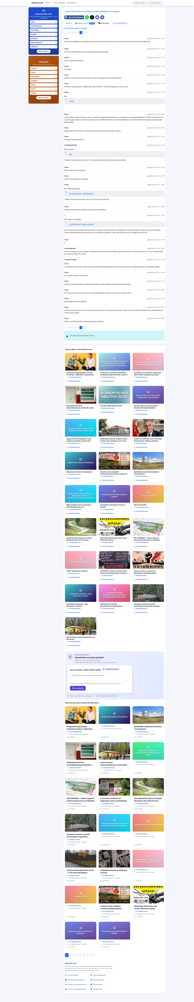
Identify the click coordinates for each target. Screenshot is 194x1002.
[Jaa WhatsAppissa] (87, 17)
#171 (149, 281)
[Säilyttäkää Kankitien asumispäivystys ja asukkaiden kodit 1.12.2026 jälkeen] (80, 401)
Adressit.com (37, 3)
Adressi (69, 23)
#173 (149, 298)
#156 (149, 84)
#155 (149, 75)
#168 (149, 248)
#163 (149, 176)
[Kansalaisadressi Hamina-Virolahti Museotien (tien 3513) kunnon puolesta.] (80, 533)
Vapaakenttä (43, 76)
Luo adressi (79, 688)
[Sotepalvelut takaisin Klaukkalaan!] (80, 466)
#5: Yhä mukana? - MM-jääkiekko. (81, 193)
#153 (149, 57)
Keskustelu (104, 23)
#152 (149, 49)
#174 (149, 307)
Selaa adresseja (59, 3)
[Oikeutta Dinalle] (148, 499)
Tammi (43, 89)
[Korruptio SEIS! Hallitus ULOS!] (114, 400)
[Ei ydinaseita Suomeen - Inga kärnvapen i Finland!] (80, 599)
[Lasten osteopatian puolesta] (80, 565)
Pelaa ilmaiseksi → (44, 98)
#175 (149, 318)
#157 (149, 92)
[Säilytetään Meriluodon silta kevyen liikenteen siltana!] (114, 533)
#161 (149, 145)
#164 (149, 185)
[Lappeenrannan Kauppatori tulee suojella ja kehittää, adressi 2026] (80, 434)
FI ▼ (49, 3)
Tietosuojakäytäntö (120, 23)
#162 (149, 167)
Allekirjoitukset (85, 23)
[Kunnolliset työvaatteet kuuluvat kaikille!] (114, 500)
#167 (149, 240)
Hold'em (43, 93)
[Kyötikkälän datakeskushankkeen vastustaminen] (148, 467)
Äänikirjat (43, 38)
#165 (149, 207)
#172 (149, 290)
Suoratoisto (43, 30)
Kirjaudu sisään (139, 3)
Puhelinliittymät (43, 26)
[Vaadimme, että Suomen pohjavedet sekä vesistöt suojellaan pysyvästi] (148, 368)
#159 (149, 128)
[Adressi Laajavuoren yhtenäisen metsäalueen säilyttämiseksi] (148, 401)
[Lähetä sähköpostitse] (97, 17)
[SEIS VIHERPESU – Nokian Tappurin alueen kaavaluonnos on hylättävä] (148, 533)
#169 (149, 259)
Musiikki (43, 34)
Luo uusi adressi (155, 3)
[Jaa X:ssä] (92, 17)
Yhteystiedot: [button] (71, 3)
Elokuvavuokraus (43, 43)
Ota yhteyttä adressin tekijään (75, 28)
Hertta (43, 85)
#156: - (71, 101)
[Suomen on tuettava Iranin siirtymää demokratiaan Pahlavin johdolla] (148, 434)
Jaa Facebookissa (76, 17)
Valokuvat (43, 47)
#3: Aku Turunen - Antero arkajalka (81, 224)
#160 (149, 136)
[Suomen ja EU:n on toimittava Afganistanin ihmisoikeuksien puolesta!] (148, 566)
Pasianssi (43, 68)
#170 (149, 272)
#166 (149, 215)
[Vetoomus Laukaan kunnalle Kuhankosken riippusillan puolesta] (148, 599)
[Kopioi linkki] (102, 17)
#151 (149, 38)
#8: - (71, 154)
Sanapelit (43, 81)
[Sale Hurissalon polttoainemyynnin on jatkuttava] (80, 632)
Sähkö (43, 22)
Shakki (43, 72)
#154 (149, 66)
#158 (149, 114)
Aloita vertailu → (43, 51)
